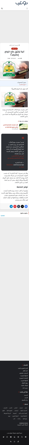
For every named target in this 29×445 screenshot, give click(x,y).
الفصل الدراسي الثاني (23, 413)
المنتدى (26, 397)
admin (19, 58)
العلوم (3, 410)
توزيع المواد (25, 418)
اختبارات (21, 407)
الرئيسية (17, 45)
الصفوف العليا (9, 410)
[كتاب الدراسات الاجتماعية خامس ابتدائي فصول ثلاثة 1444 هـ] (23, 127)
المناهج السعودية (24, 375)
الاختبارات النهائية (23, 410)
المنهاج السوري (15, 416)
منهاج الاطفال (25, 383)
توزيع (9, 416)
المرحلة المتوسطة (7, 413)
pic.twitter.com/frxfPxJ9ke (16, 158)
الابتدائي (15, 407)
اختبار (26, 407)
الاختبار (10, 407)
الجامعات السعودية (23, 378)
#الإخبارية (14, 156)
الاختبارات (5, 407)
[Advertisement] (14, 26)
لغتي (14, 418)
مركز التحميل (25, 400)
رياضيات (19, 418)
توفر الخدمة (22, 84)
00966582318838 (23, 423)
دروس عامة (25, 388)
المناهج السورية (24, 380)
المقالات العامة (24, 385)
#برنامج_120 (20, 156)
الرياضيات (16, 410)
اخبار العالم (11, 45)
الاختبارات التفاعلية (23, 373)
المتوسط (14, 413)
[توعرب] (21, 3)
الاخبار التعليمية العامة (23, 368)
